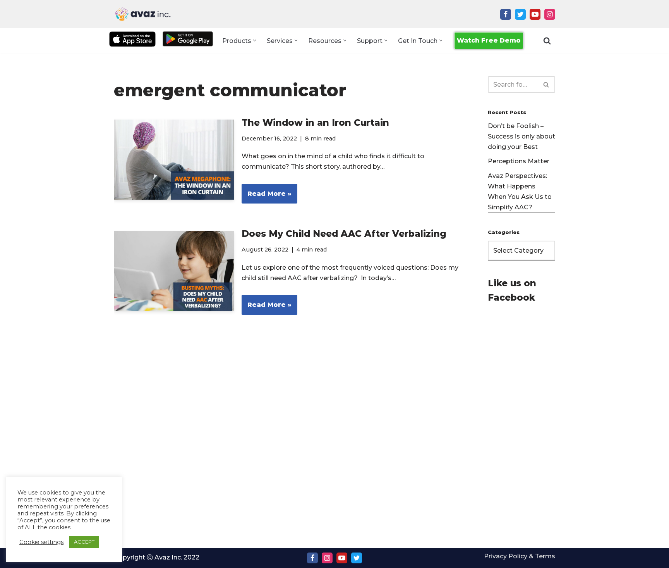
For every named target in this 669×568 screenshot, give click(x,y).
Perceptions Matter (518, 161)
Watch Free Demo (489, 40)
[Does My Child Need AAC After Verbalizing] (174, 271)
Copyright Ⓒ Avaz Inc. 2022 (156, 557)
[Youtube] (535, 14)
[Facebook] (505, 14)
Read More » (267, 197)
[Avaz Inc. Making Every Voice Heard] (143, 14)
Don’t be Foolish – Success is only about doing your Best (521, 136)
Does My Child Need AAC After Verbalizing (344, 233)
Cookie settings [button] (41, 542)
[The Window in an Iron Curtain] (174, 160)
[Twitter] (520, 14)
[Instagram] (549, 14)
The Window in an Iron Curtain (315, 122)
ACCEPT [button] (84, 542)
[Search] (547, 40)
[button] (254, 40)
